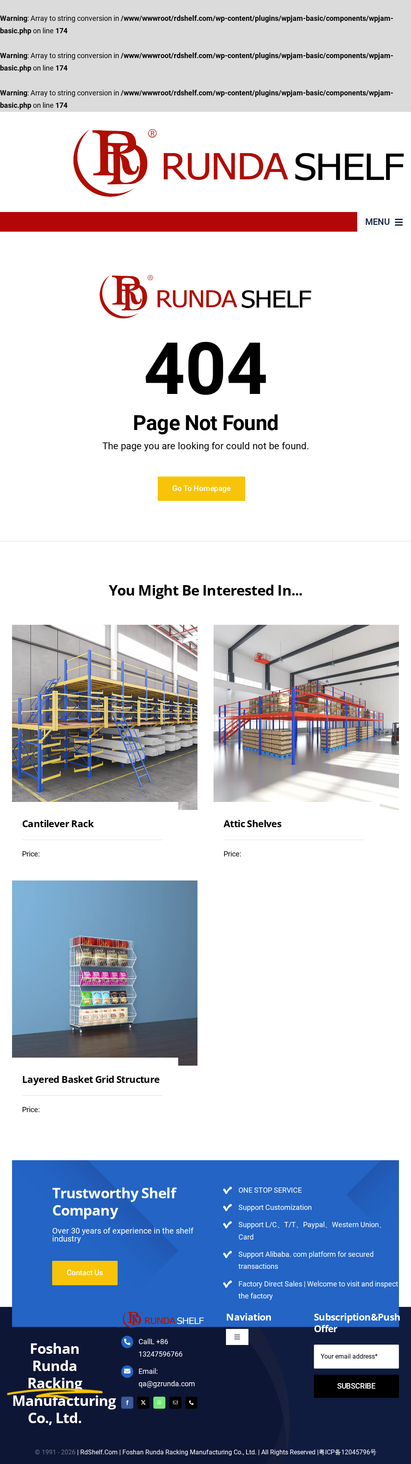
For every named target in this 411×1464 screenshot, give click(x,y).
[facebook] (127, 1403)
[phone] (191, 1403)
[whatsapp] (159, 1403)
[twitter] (143, 1403)
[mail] (175, 1403)
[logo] (238, 115)
